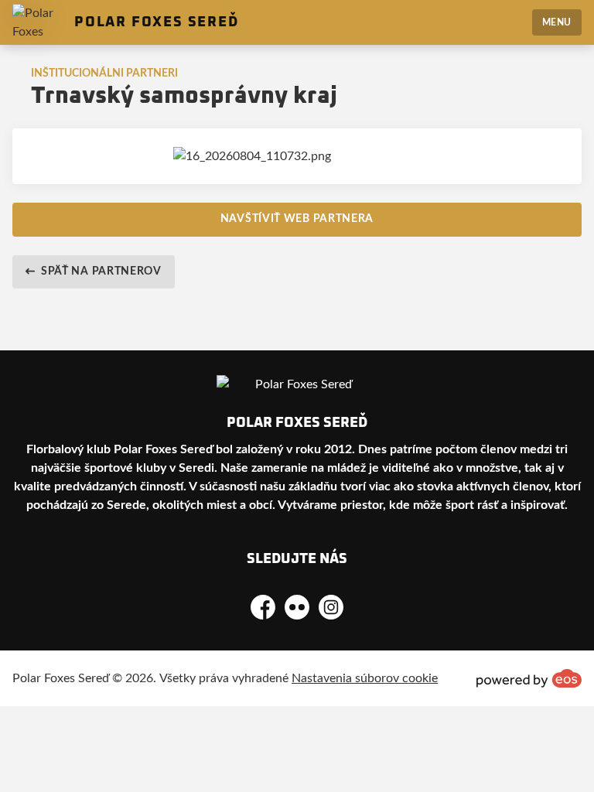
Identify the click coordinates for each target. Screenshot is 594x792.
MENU (557, 22)
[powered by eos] (529, 678)
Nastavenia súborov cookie (365, 678)
